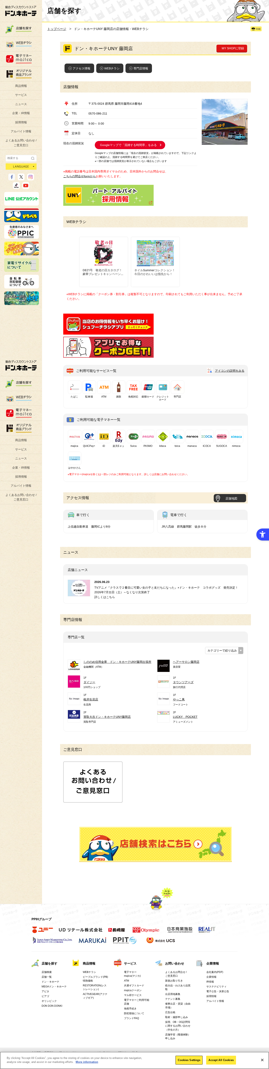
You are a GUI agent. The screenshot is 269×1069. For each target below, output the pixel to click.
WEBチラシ (112, 68)
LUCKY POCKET (185, 716)
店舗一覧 (47, 976)
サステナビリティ (216, 986)
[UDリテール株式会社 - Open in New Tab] (80, 932)
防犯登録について (134, 1013)
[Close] (262, 1060)
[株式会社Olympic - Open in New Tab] (146, 932)
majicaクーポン (133, 990)
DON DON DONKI (52, 1005)
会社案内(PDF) (214, 972)
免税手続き (130, 1008)
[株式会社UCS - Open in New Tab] (161, 942)
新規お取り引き (174, 980)
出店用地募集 (172, 994)
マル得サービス (133, 995)
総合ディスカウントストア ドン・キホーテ (21, 365)
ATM (126, 980)
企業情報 (212, 963)
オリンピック (49, 1001)
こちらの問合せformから (79, 176)
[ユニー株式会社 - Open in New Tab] (43, 932)
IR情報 (210, 981)
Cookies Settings (189, 1060)
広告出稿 (170, 1012)
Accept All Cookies (220, 1060)
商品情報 (21, 85)
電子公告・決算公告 (217, 991)
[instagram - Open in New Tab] (30, 178)
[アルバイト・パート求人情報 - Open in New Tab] (108, 195)
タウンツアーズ (183, 682)
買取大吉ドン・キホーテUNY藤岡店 (107, 716)
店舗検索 (47, 972)
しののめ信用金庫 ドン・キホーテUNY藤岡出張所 (117, 662)
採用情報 (21, 122)
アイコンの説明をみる (229, 370)
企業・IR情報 (21, 113)
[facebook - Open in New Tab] (12, 178)
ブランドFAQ (131, 1018)
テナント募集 (172, 998)
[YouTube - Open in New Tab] (26, 187)
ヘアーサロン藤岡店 (186, 662)
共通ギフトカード (134, 985)
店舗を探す (155, 844)
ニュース (21, 104)
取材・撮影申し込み (176, 1017)
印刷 (258, 29)
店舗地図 (231, 498)
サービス (21, 94)
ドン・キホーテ (50, 981)
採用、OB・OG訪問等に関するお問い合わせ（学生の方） (177, 1026)
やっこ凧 (179, 699)
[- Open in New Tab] (108, 332)
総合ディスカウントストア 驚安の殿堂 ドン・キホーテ (20, 11)
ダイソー (89, 682)
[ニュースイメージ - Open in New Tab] (79, 594)
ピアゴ (45, 996)
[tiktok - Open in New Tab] (16, 187)
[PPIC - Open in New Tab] (21, 237)
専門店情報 (140, 68)
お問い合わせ (174, 963)
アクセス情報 (81, 68)
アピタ (45, 991)
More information (87, 1062)
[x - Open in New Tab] (21, 178)
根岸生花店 (90, 699)
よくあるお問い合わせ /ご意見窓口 (21, 143)
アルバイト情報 (21, 131)
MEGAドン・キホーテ (54, 986)
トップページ (56, 29)
